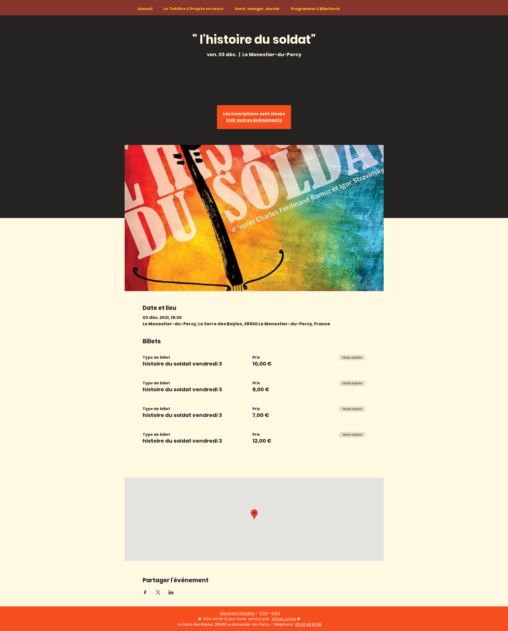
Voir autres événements (254, 120)
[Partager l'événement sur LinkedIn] (171, 592)
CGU (275, 613)
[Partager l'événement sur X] (158, 592)
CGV (263, 613)
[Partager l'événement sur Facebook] (145, 592)
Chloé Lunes (284, 618)
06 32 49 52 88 (308, 624)
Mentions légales (237, 613)
